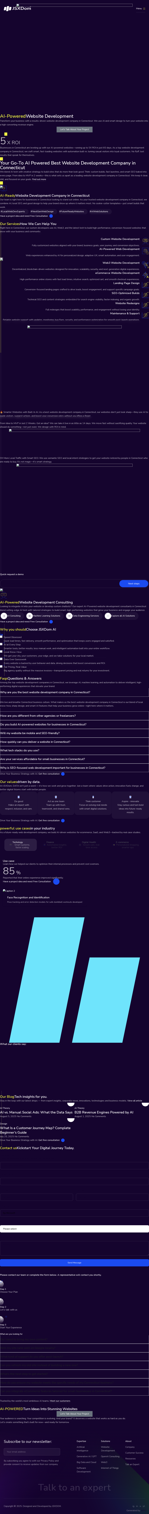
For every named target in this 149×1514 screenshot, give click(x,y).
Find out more (39, 179)
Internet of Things (110, 1468)
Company (4, 1206)
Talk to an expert (74, 1487)
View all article (134, 1100)
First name (5, 1190)
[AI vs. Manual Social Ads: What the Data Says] (37, 1105)
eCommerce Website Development (117, 273)
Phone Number (7, 1174)
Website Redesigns (127, 303)
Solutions (105, 1441)
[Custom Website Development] (145, 241)
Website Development (108, 1449)
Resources (130, 1458)
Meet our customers (60, 1401)
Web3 (104, 1462)
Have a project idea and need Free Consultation (24, 216)
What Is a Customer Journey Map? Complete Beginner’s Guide (35, 1130)
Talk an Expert (132, 1464)
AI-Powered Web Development (119, 249)
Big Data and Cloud (86, 1462)
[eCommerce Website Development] (145, 274)
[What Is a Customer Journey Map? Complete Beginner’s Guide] (37, 1120)
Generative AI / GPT (87, 1456)
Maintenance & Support (125, 313)
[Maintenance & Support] (145, 315)
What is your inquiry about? (13, 1221)
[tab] (20, 845)
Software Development (84, 1470)
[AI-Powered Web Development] (145, 251)
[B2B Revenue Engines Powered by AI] (111, 1105)
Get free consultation (49, 773)
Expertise (81, 1441)
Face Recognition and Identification (28, 897)
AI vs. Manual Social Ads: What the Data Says (36, 1112)
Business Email (27, 1157)
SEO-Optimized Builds (126, 293)
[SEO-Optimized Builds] (145, 295)
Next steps (134, 583)
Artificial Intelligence (82, 1449)
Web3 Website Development (121, 263)
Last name (81, 1190)
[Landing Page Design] (145, 285)
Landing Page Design (126, 283)
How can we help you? (11, 1237)
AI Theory (5, 1108)
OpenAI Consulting (110, 1456)
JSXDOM (56, 1506)
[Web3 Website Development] (145, 264)
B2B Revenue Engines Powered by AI (103, 1112)
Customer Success (134, 1452)
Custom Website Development (120, 239)
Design (3, 1123)
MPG (143, 1510)
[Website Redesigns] (145, 305)
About (128, 1441)
